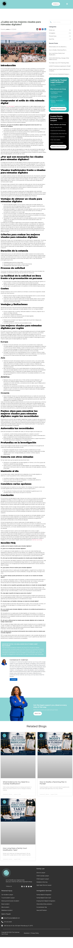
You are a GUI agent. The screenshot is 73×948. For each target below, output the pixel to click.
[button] (67, 4)
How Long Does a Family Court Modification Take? (15, 849)
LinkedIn (13, 679)
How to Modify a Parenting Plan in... (58, 50)
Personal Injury (6, 890)
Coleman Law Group (37, 539)
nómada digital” (10, 106)
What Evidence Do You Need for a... (58, 46)
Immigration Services (43, 890)
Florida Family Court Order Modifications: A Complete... (59, 70)
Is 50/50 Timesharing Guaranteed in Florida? (60, 66)
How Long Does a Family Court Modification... (57, 54)
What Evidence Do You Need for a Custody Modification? (16, 783)
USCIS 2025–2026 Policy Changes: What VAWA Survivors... (59, 58)
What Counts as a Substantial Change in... (59, 74)
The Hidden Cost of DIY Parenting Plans (59, 62)
